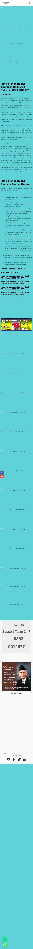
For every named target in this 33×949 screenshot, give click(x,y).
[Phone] (4, 939)
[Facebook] (14, 759)
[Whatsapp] (4, 944)
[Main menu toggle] (29, 3)
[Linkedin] (25, 759)
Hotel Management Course (23, 158)
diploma (17, 117)
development (16, 169)
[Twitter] (19, 759)
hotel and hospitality (23, 103)
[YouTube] (8, 759)
